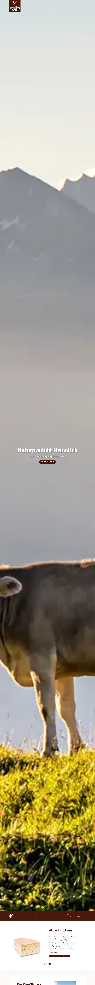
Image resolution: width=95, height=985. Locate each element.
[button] (41, 907)
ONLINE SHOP (59, 916)
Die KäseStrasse (20, 916)
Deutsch (79, 916)
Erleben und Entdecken (34, 916)
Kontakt (51, 916)
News (44, 916)
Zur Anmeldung (47, 462)
